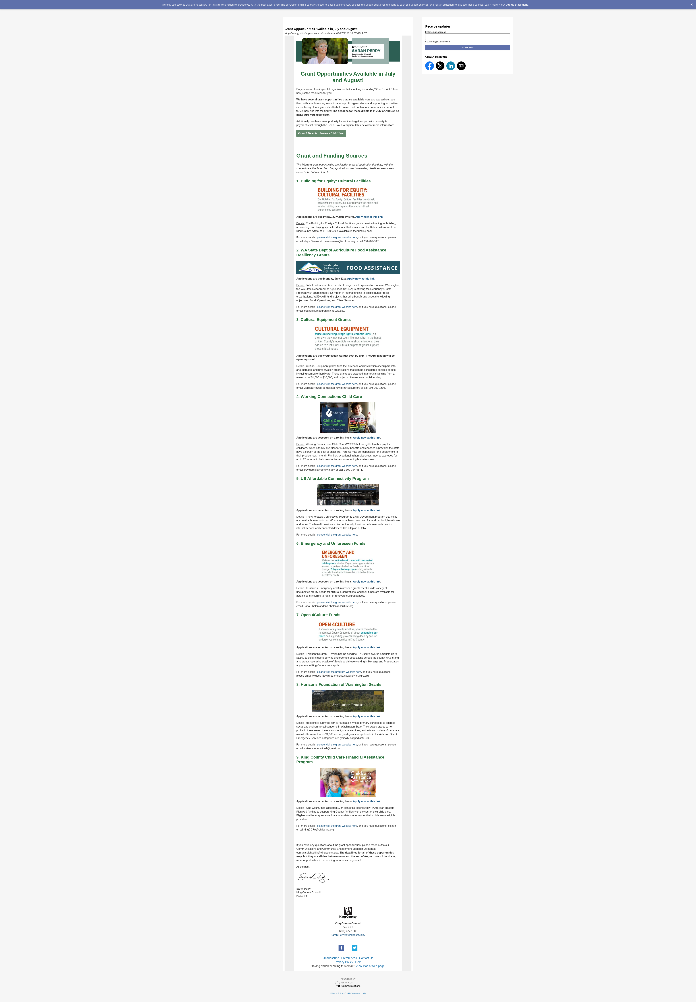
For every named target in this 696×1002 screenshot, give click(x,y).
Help (358, 962)
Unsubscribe (331, 958)
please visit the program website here (339, 671)
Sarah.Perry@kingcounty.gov (348, 934)
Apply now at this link (369, 216)
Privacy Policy (344, 962)
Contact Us (366, 958)
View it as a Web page (370, 966)
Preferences (349, 958)
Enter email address (435, 32)
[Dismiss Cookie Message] (691, 3)
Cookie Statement (517, 4)
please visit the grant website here (337, 237)
